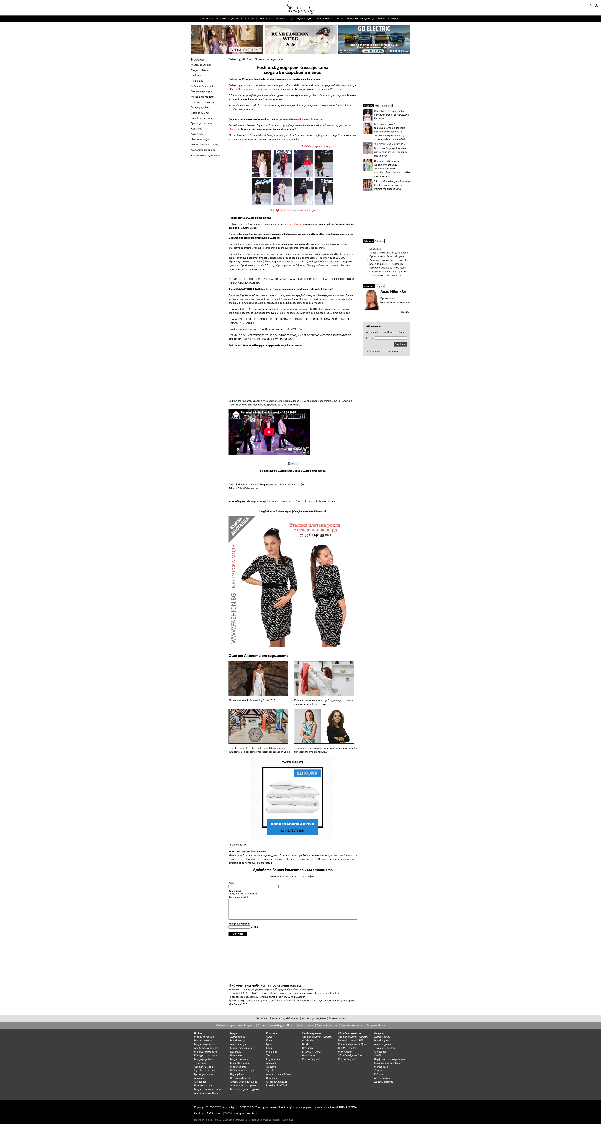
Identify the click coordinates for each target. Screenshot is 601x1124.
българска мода (256, 501)
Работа (378, 1074)
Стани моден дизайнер (243, 1081)
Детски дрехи (382, 1044)
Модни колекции (201, 64)
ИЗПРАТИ (238, 934)
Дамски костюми (327, 1025)
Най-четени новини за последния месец (265, 985)
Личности (352, 18)
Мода (291, 18)
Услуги (378, 1070)
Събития (196, 75)
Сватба (339, 18)
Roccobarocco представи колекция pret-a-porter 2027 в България (267, 996)
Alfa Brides (308, 1040)
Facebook (217, 1113)
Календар (393, 18)
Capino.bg (287, 1119)
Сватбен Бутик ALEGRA (317, 1036)
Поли (290, 1025)
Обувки (378, 1055)
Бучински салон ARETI (351, 1040)
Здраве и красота (201, 117)
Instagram (239, 1113)
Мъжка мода (237, 1040)
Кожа (269, 1047)
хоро (292, 501)
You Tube (252, 1113)
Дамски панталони (352, 1025)
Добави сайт (290, 1018)
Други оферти (382, 1077)
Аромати (196, 128)
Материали (381, 1066)
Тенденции (197, 80)
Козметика (273, 1059)
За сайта (261, 1018)
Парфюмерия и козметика (389, 1059)
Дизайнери (378, 18)
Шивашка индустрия (242, 1070)
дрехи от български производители (301, 118)
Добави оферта (383, 1081)
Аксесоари (197, 133)
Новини (280, 18)
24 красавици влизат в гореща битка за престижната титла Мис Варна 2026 (392, 185)
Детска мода (238, 1044)
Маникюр (271, 1051)
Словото (228, 1119)
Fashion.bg (208, 18)
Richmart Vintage (293, 223)
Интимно (272, 1077)
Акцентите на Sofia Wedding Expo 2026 (252, 700)
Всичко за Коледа (240, 1077)
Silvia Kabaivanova (248, 488)
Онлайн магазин (225, 1025)
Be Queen (307, 1047)
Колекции (223, 18)
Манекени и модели (202, 96)
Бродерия (375, 248)
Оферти (252, 18)
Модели (365, 18)
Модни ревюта (200, 69)
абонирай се (376, 350)
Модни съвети (239, 1059)
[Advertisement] (293, 958)
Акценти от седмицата (268, 59)
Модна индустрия (201, 91)
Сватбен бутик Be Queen (353, 1044)
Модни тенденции (241, 1047)
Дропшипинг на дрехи (243, 1085)
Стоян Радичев (311, 1059)
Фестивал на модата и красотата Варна (254, 88)
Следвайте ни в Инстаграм (275, 511)
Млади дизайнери (201, 107)
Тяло (269, 1055)
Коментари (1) (295, 484)
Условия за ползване (314, 1018)
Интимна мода (200, 139)
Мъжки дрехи (382, 1040)
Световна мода (200, 112)
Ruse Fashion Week (277, 1085)
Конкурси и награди (202, 101)
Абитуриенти (325, 18)
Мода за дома (238, 1066)
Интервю (236, 1055)
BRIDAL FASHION (312, 1051)
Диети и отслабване (278, 1074)
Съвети (271, 1066)
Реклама (275, 1018)
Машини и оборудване (387, 1062)
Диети (310, 18)
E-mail (370, 338)
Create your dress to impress (264, 1119)
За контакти (337, 1018)
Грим (269, 1044)
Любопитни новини (203, 149)
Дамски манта (304, 1025)
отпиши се (395, 350)
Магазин (265, 18)
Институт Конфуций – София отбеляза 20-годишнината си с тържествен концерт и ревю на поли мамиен (392, 168)
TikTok (228, 1113)
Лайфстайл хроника (203, 85)
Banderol (307, 1044)
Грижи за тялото (201, 123)
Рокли (261, 1025)
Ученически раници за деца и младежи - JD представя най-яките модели (271, 989)
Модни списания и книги (205, 144)
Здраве (301, 18)
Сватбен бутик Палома (352, 1055)
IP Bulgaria (241, 1119)
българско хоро (305, 501)
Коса (269, 1040)
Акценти (368, 105)
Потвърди (400, 344)
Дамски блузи (276, 1025)
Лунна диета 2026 (276, 1081)
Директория (238, 18)
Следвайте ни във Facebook (309, 511)
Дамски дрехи (246, 1025)
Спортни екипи (375, 1025)
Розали (217, 1119)
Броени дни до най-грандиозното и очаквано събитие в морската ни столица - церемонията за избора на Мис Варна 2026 (390, 131)
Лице (269, 1036)
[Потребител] (597, 5)
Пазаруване (237, 1074)
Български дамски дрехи (244, 1089)
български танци (277, 501)
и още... (405, 311)
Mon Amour (309, 1055)
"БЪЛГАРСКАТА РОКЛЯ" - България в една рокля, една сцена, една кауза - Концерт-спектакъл (284, 992)
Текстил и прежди (385, 1047)
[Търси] (591, 5)
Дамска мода (237, 1036)
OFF (247, 896)
